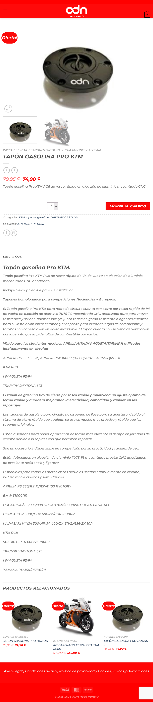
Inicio (7, 150)
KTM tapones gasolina (83, 150)
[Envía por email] (14, 233)
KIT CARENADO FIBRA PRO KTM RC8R (76, 647)
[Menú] (5, 11)
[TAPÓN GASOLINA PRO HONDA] (26, 615)
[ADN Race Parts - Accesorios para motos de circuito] (76, 11)
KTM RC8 (23, 223)
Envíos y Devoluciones (131, 671)
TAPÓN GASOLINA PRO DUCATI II (126, 642)
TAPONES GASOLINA (46, 150)
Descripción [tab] (12, 256)
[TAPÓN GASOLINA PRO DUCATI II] (127, 615)
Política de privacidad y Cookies (85, 671)
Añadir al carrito (127, 206)
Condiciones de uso (41, 671)
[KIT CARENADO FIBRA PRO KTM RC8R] (76, 617)
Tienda (21, 150)
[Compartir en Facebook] (6, 233)
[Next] (142, 70)
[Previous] (11, 70)
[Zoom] (8, 109)
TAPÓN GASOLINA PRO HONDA (25, 641)
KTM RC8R (37, 223)
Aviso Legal (13, 671)
